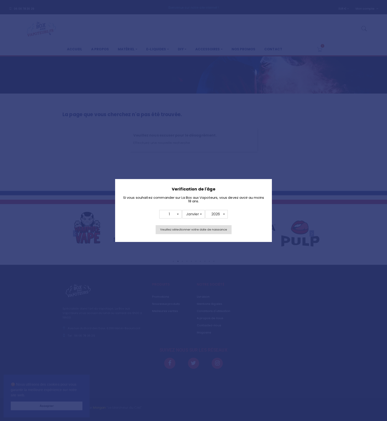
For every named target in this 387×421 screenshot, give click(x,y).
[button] (170, 214)
